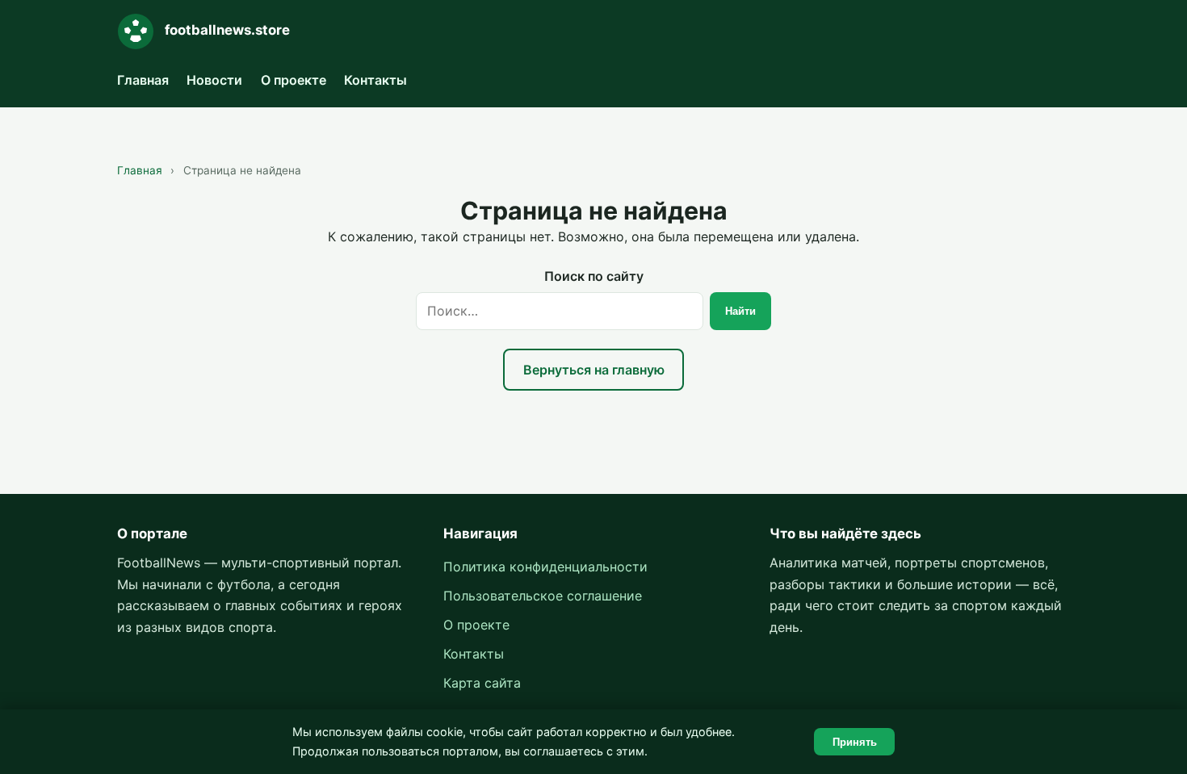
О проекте (293, 80)
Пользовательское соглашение (542, 596)
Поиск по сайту (594, 276)
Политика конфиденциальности (545, 567)
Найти (740, 311)
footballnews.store (227, 30)
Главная (143, 80)
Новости (214, 80)
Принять (855, 742)
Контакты (375, 80)
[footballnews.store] (135, 31)
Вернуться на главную (594, 370)
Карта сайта (482, 683)
